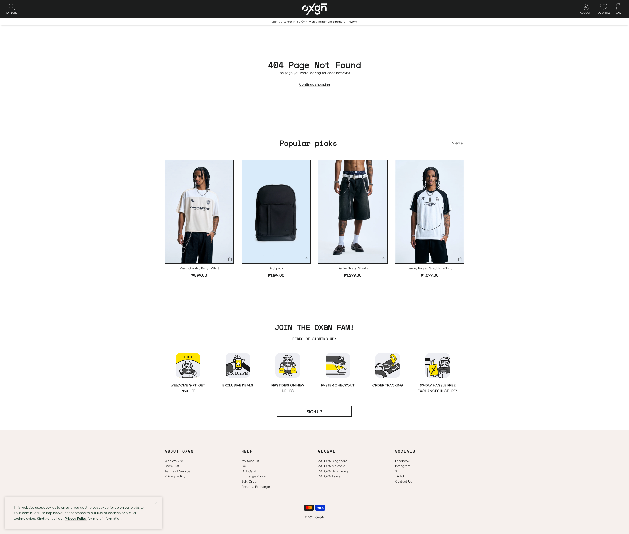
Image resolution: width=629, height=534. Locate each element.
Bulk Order (250, 481)
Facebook (402, 461)
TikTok (400, 476)
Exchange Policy (254, 476)
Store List (172, 466)
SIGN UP (314, 411)
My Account (250, 461)
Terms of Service (177, 471)
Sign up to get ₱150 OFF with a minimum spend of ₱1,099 (314, 21)
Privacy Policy (175, 476)
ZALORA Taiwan (330, 476)
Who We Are (174, 461)
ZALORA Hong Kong (333, 471)
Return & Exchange (256, 487)
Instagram (403, 466)
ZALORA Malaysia (331, 466)
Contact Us (403, 481)
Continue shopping (314, 84)
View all (458, 143)
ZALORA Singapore (332, 461)
